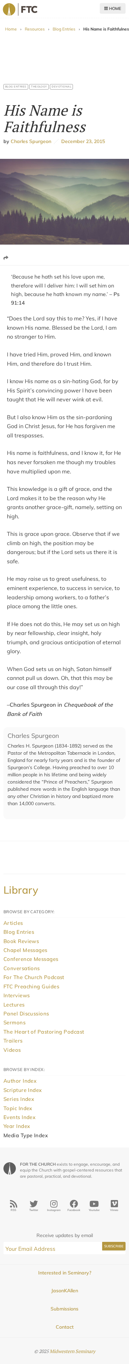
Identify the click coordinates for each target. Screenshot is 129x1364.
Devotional (61, 86)
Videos (12, 1050)
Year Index (16, 1126)
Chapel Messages (25, 950)
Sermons (14, 1022)
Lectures (14, 1004)
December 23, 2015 (82, 141)
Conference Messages (30, 959)
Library (20, 889)
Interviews (16, 995)
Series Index (18, 1099)
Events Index (19, 1117)
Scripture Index (22, 1090)
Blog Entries (64, 29)
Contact (65, 1327)
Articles (13, 923)
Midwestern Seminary (72, 1351)
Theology (39, 86)
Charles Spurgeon (31, 141)
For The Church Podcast (33, 977)
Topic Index (17, 1108)
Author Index (19, 1081)
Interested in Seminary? (64, 1273)
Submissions (64, 1309)
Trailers (13, 1040)
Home (114, 8)
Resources (35, 29)
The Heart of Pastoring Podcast (43, 1031)
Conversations (21, 968)
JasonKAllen (64, 1290)
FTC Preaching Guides (31, 986)
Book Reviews (21, 941)
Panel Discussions (26, 1013)
